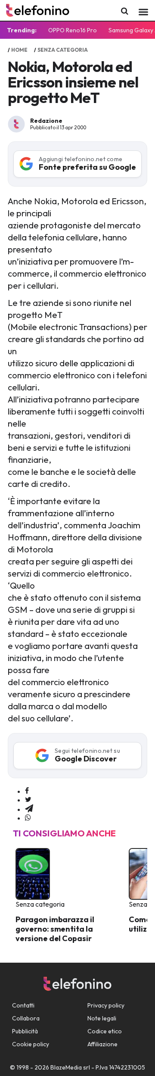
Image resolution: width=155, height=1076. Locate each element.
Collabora (26, 1018)
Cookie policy (30, 1044)
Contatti (23, 1005)
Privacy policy (105, 1005)
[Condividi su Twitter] (28, 799)
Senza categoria (62, 50)
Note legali (101, 1018)
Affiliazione (102, 1044)
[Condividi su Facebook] (27, 791)
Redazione (46, 120)
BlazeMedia (66, 1067)
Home (19, 50)
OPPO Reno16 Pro (72, 30)
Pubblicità (25, 1031)
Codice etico (104, 1031)
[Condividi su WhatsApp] (28, 818)
